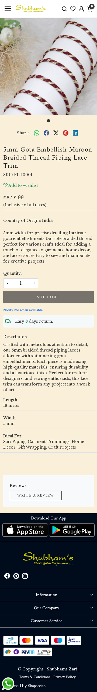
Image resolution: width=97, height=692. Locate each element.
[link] (64, 9)
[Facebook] (7, 577)
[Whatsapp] (36, 133)
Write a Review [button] (35, 495)
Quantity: (12, 273)
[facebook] (46, 133)
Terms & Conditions (34, 677)
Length (10, 399)
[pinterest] (66, 133)
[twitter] (56, 133)
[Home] (31, 9)
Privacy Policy (64, 677)
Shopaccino (37, 686)
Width (9, 417)
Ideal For (12, 435)
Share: (23, 132)
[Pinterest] (16, 577)
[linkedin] (75, 133)
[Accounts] (81, 9)
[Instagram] (25, 577)
